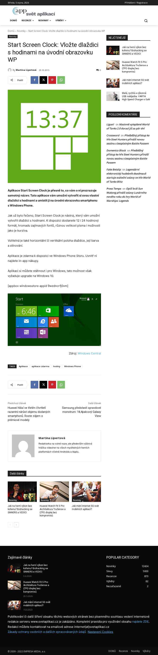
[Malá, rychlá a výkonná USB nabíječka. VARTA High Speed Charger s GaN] (112, 96)
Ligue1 (110, 124)
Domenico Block (116, 150)
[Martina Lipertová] (10, 70)
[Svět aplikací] (34, 11)
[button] (145, 20)
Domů (11, 31)
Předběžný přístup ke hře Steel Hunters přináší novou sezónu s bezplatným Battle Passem (127, 139)
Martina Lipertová (26, 69)
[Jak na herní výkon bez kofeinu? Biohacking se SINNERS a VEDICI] (22, 491)
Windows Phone (72, 366)
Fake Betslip (113, 169)
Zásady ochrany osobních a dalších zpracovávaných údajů (47, 632)
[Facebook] (34, 80)
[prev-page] (10, 524)
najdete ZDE (140, 621)
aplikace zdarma (40, 366)
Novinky (21, 31)
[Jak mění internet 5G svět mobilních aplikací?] (86, 491)
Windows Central (89, 353)
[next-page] (16, 524)
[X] (43, 80)
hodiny (56, 366)
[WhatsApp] (61, 80)
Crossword (112, 135)
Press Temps (113, 188)
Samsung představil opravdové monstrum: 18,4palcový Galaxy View (81, 412)
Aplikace (23, 366)
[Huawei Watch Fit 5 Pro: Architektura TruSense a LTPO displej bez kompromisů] (54, 491)
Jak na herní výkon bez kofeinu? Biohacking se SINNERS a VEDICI (20, 509)
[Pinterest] (52, 80)
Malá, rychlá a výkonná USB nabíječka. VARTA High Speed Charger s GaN (136, 96)
